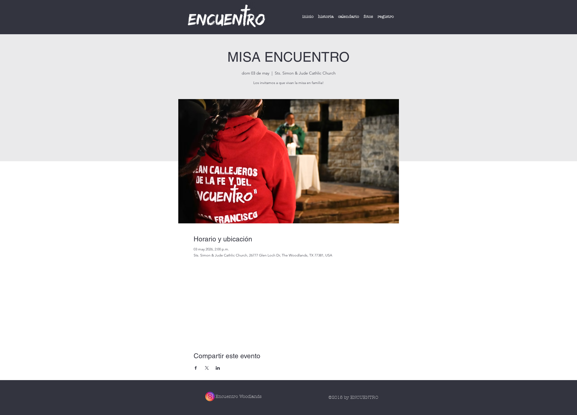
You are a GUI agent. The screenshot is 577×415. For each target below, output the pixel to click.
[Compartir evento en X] (207, 368)
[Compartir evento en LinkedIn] (218, 368)
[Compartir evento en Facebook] (196, 368)
